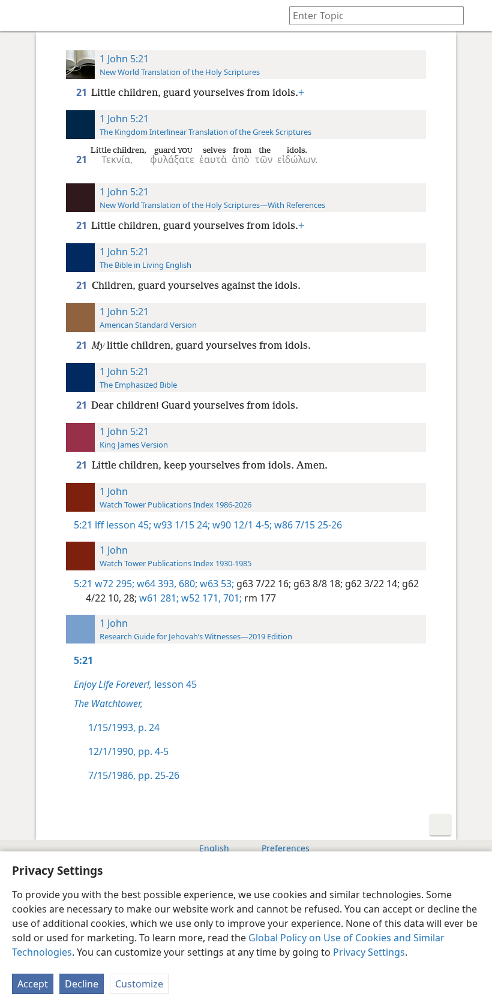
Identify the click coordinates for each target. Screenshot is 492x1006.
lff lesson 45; (123, 524)
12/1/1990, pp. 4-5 (128, 751)
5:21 (83, 524)
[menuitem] (18, 15)
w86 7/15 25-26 (307, 524)
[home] (18, 15)
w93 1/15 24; (180, 524)
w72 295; (114, 583)
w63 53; (215, 583)
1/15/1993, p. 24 (124, 727)
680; (186, 583)
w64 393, (155, 583)
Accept (32, 983)
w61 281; (158, 598)
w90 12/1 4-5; (241, 524)
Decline (81, 983)
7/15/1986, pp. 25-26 (133, 775)
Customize (139, 983)
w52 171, (200, 598)
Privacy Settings (369, 952)
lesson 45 (135, 684)
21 (82, 92)
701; (231, 598)
